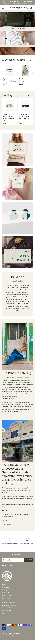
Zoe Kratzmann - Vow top (24, 80)
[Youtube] (11, 565)
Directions (11, 517)
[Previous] (2, 73)
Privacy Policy (6, 610)
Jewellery (7, 95)
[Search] (27, 7)
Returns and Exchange (9, 605)
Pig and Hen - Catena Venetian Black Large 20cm (24, 116)
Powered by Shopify (7, 635)
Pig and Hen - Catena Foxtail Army (9, 80)
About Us (5, 584)
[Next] (33, 73)
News (3, 613)
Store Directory (6, 598)
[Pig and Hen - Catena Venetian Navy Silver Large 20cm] (9, 106)
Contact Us (5, 587)
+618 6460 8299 (7, 524)
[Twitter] (3, 565)
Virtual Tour (5, 592)
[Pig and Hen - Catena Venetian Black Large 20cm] (25, 106)
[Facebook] (5, 565)
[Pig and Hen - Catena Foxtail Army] (9, 70)
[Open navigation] (3, 8)
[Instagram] (8, 565)
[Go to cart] (31, 7)
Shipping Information (8, 602)
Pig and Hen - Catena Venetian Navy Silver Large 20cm (8, 117)
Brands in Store (6, 595)
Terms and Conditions (9, 608)
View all (30, 60)
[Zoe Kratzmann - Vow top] (25, 70)
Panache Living (16, 633)
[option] (17, 32)
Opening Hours (6, 590)
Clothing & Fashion (13, 59)
